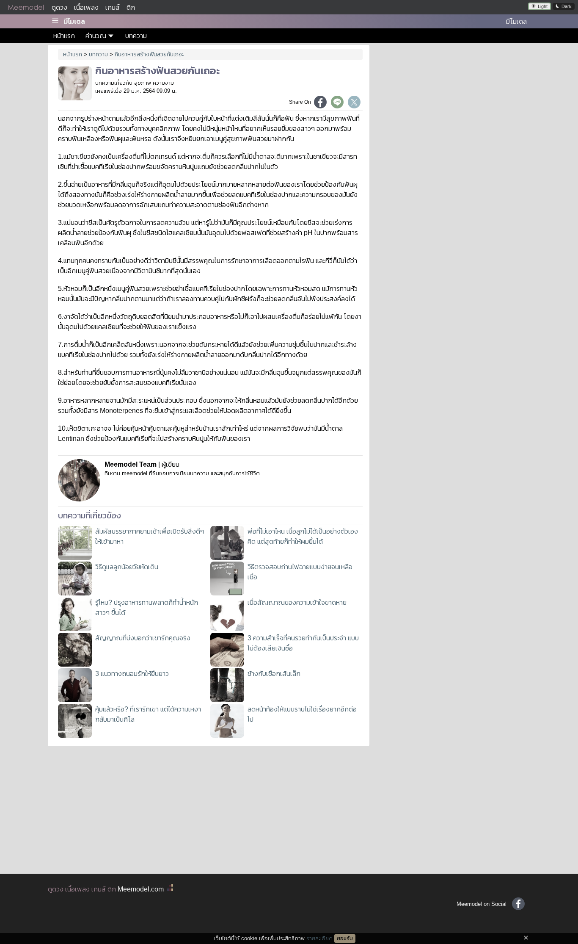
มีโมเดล (74, 21)
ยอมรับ (345, 938)
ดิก (131, 7)
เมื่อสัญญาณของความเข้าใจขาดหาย (297, 602)
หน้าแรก (64, 35)
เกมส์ (112, 7)
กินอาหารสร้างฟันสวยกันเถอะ (149, 54)
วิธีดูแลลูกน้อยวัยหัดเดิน (126, 566)
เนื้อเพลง (86, 7)
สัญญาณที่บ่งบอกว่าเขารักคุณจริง (142, 638)
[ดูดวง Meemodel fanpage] (518, 903)
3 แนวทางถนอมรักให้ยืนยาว (132, 673)
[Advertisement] (453, 106)
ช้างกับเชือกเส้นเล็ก (274, 673)
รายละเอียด (319, 938)
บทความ (136, 35)
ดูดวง (59, 7)
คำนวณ (95, 35)
